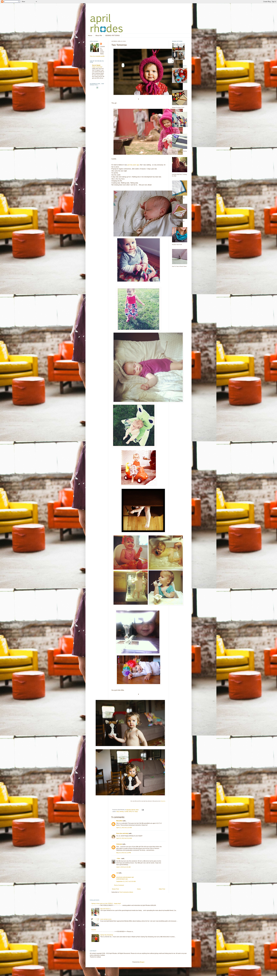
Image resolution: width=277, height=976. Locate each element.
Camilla (126, 811)
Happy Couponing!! (97, 66)
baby (117, 811)
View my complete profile (97, 56)
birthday (122, 811)
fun (133, 811)
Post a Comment (119, 885)
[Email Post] (142, 809)
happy (136, 811)
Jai (117, 873)
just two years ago (133, 165)
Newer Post (115, 889)
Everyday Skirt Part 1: (177, 151)
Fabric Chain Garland (177, 129)
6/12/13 (93, 929)
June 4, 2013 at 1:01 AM (123, 867)
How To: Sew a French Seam (179, 266)
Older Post (162, 889)
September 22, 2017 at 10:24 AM (126, 881)
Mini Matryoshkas (176, 85)
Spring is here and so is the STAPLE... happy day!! (106, 903)
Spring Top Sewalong (106, 935)
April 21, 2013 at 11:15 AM (124, 827)
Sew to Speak (96, 65)
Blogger (142, 962)
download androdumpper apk (125, 877)
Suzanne (163, 801)
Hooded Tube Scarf (177, 244)
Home (90, 35)
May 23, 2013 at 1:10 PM (123, 852)
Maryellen (119, 821)
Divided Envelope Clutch (178, 107)
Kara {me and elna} (122, 833)
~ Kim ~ (118, 858)
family (130, 811)
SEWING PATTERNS (112, 35)
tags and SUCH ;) (105, 908)
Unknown (119, 844)
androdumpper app (122, 879)
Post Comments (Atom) (126, 892)
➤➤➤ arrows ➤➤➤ (105, 919)
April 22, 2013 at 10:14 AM (124, 838)
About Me (98, 35)
